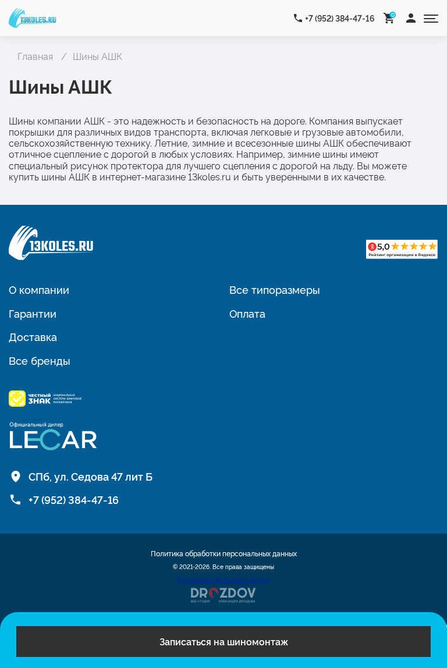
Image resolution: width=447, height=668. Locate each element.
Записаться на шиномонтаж (223, 641)
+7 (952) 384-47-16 (340, 17)
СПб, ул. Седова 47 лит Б (90, 476)
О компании (39, 289)
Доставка (33, 336)
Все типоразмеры (274, 289)
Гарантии (32, 313)
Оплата (247, 313)
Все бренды (39, 360)
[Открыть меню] (431, 17)
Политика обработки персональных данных (224, 553)
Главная (35, 55)
